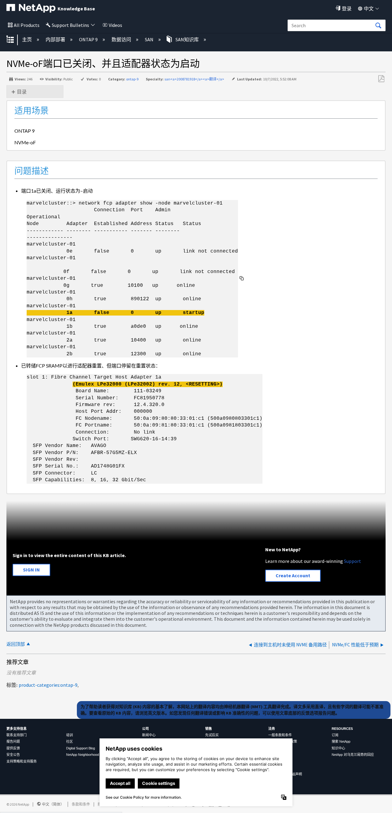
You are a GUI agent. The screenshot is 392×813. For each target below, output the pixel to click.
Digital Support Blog (80, 748)
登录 (347, 9)
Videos (115, 25)
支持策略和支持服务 (21, 761)
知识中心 (338, 748)
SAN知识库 (187, 39)
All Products (27, 25)
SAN (149, 39)
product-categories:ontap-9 (48, 685)
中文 (369, 9)
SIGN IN (31, 570)
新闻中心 (149, 735)
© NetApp (17, 804)
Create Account (293, 575)
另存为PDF (381, 79)
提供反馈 (13, 748)
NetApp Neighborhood (82, 754)
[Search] (378, 25)
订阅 (335, 735)
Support (352, 561)
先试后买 (212, 735)
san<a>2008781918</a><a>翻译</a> (194, 79)
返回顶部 (15, 644)
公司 (145, 728)
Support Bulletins (70, 25)
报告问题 (13, 741)
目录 (22, 92)
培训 (69, 735)
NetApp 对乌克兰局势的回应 (353, 754)
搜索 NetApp (341, 741)
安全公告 (13, 754)
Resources (342, 728)
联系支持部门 (16, 735)
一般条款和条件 (280, 735)
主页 (27, 39)
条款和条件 (81, 804)
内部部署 (56, 39)
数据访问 (121, 39)
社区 (69, 741)
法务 (271, 728)
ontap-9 (132, 79)
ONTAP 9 (89, 39)
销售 (208, 728)
